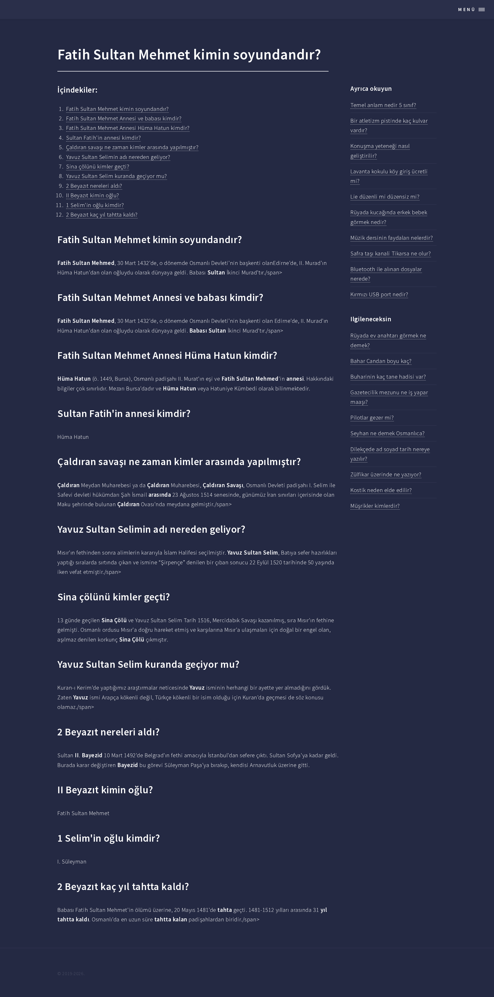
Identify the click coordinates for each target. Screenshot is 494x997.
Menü (467, 9)
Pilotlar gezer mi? (372, 417)
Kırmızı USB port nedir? (379, 294)
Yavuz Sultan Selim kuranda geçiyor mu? (116, 176)
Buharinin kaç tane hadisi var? (388, 376)
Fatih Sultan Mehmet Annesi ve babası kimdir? (123, 118)
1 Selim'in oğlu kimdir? (95, 205)
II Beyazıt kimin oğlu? (92, 195)
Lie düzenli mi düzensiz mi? (384, 196)
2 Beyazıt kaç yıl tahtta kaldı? (102, 214)
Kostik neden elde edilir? (381, 490)
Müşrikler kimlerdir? (375, 505)
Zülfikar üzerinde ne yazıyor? (385, 474)
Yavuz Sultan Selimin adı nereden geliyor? (118, 157)
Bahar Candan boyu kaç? (380, 360)
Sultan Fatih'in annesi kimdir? (103, 137)
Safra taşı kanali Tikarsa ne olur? (390, 253)
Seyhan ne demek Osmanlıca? (387, 433)
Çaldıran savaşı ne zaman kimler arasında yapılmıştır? (132, 147)
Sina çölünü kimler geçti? (97, 166)
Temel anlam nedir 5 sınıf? (383, 105)
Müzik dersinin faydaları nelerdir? (391, 237)
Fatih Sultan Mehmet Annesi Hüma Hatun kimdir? (128, 127)
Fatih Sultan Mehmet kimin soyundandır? (117, 108)
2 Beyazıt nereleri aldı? (94, 185)
